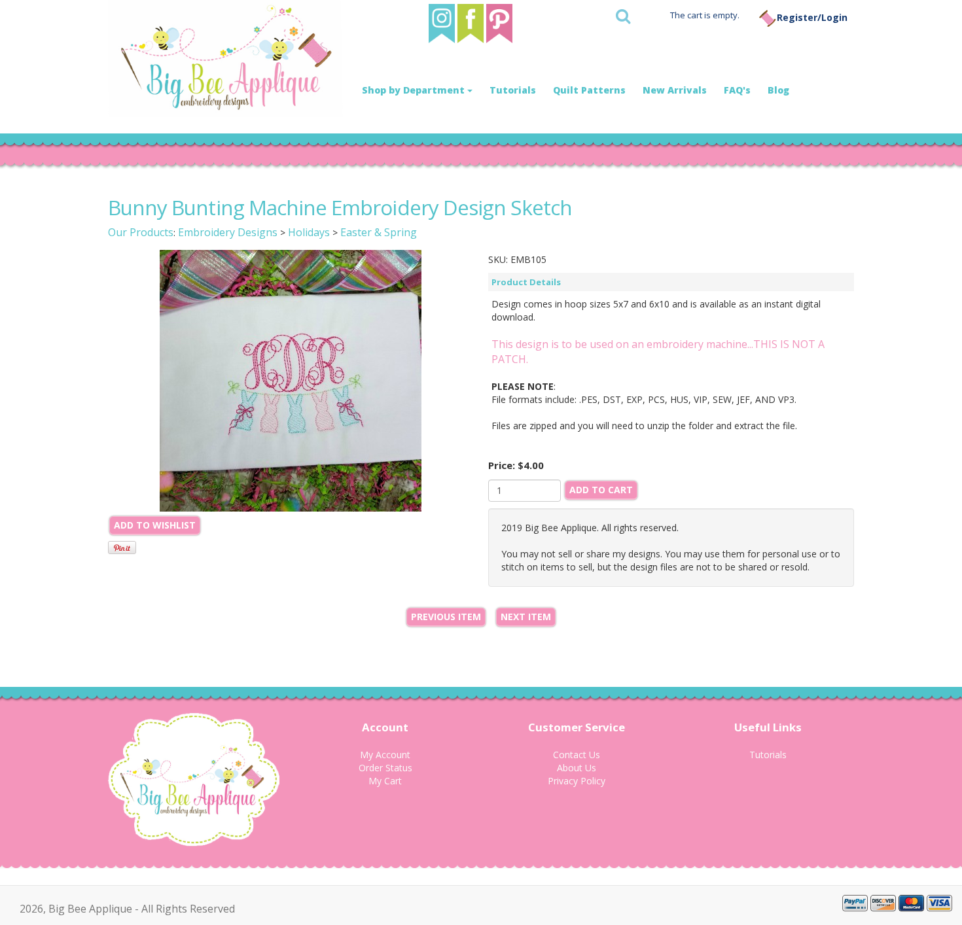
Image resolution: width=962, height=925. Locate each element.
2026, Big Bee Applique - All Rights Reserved (127, 908)
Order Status (385, 767)
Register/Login (812, 17)
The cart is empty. (704, 15)
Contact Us (576, 754)
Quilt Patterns (589, 90)
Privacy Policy (576, 781)
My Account (385, 754)
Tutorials (513, 90)
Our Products (140, 232)
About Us (576, 767)
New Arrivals (675, 90)
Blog (778, 90)
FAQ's (737, 90)
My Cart (385, 781)
